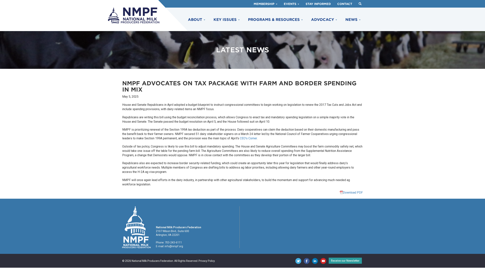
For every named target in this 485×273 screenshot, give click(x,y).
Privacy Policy (207, 260)
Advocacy (323, 19)
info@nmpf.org (174, 246)
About (195, 19)
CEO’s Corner (248, 138)
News (352, 19)
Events (290, 4)
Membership (264, 4)
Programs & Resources (274, 19)
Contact (344, 4)
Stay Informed (318, 4)
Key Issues (226, 19)
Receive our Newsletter (345, 260)
